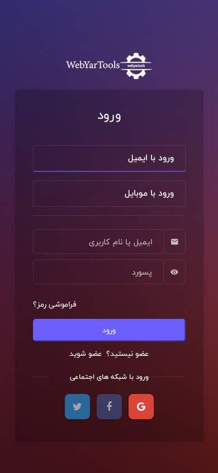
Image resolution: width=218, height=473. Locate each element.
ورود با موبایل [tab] (149, 193)
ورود (109, 330)
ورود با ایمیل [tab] (151, 157)
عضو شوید (86, 353)
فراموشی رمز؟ (54, 304)
